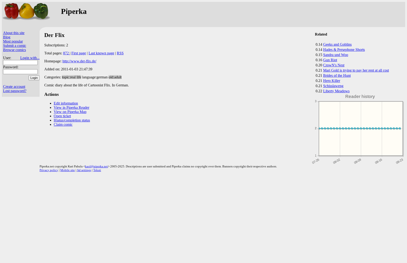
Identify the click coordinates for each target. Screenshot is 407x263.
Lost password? (14, 91)
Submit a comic (14, 46)
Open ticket (62, 116)
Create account (14, 87)
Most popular (13, 41)
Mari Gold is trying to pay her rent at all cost (356, 70)
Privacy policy (49, 170)
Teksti (97, 170)
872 (66, 53)
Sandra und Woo (335, 55)
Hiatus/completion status (72, 120)
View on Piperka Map (70, 112)
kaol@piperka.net (96, 166)
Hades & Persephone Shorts (344, 50)
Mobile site (67, 170)
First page (78, 53)
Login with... (30, 58)
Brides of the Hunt (337, 75)
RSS (120, 53)
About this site (13, 33)
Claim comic (63, 124)
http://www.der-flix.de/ (79, 61)
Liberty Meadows (336, 91)
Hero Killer (331, 81)
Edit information (66, 103)
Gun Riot (330, 60)
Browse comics (14, 50)
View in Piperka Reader (71, 107)
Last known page (101, 53)
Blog (6, 37)
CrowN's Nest (333, 65)
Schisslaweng (333, 86)
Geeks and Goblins (337, 44)
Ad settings (84, 170)
